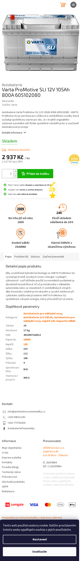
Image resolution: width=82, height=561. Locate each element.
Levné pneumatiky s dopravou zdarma (38, 518)
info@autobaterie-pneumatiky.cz (26, 412)
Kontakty (7, 462)
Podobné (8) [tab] (21, 257)
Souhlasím (39, 552)
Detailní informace (12, 133)
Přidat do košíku (38, 173)
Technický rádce (11, 472)
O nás (5, 453)
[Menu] (73, 5)
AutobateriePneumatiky (21, 428)
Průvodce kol (9, 477)
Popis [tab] (8, 257)
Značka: (9, 105)
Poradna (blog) (10, 467)
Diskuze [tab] (35, 257)
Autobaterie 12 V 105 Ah (38, 317)
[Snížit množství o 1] (15, 176)
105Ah (27, 340)
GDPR (5, 487)
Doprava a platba (11, 458)
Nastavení (40, 539)
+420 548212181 (17, 417)
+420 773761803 (17, 423)
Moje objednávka (11, 448)
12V (25, 344)
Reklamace (8, 491)
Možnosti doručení (19, 150)
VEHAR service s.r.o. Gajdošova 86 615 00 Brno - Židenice (55, 451)
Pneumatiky (8, 518)
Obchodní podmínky (13, 482)
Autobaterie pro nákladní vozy (42, 314)
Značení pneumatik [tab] (53, 257)
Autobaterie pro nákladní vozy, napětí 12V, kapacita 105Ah (49, 319)
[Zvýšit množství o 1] (15, 171)
